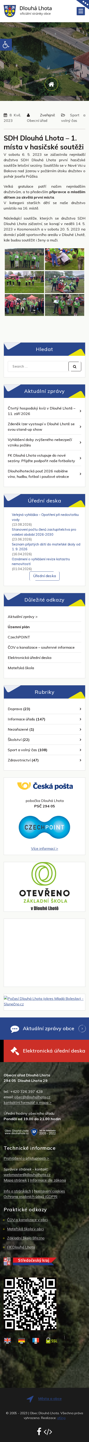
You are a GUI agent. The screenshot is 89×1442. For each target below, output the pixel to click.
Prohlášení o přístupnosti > (26, 1158)
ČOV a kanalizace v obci (27, 1219)
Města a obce (50, 1398)
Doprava (15, 709)
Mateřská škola (21, 668)
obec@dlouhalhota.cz (32, 1097)
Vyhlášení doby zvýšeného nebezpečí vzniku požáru (40, 442)
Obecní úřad (37, 120)
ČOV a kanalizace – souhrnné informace (41, 647)
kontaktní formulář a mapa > (28, 1102)
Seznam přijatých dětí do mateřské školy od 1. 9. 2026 (46, 546)
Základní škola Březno (25, 1238)
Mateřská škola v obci (25, 1229)
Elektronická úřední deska (29, 657)
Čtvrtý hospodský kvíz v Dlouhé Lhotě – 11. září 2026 (41, 411)
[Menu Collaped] (80, 11)
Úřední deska (44, 576)
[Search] (74, 366)
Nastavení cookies (49, 1191)
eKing (61, 1418)
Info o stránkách (17, 1191)
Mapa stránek (15, 1180)
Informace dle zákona (48, 1180)
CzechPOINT (19, 637)
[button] (6, 45)
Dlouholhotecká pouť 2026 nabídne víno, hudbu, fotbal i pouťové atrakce (38, 474)
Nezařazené (18, 729)
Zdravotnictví (19, 760)
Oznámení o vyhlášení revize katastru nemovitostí (41, 561)
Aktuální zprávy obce (48, 1028)
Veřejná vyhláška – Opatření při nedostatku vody (45, 517)
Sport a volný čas (22, 750)
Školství (14, 739)
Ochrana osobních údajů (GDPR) (31, 1196)
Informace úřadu (21, 719)
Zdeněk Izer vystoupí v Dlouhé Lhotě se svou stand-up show (41, 427)
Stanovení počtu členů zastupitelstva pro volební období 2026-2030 (44, 532)
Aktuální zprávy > (23, 616)
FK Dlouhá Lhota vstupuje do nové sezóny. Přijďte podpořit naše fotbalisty (41, 458)
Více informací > (44, 848)
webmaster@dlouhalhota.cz (27, 1174)
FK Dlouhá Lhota (21, 1247)
